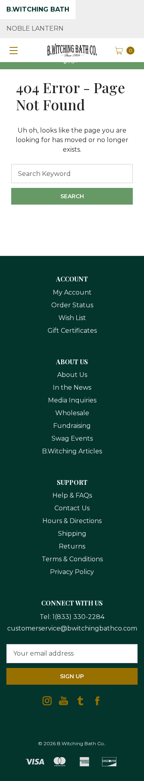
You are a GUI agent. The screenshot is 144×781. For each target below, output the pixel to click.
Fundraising (72, 426)
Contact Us (72, 508)
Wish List (72, 318)
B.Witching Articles (72, 451)
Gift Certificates (72, 330)
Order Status (72, 305)
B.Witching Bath (37, 9)
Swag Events (72, 438)
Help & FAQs (72, 495)
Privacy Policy (72, 572)
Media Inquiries (72, 400)
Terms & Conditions (72, 559)
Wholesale (72, 413)
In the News (72, 387)
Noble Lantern (35, 28)
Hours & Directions (72, 521)
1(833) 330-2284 (78, 617)
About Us (72, 375)
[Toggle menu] (12, 50)
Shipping (72, 533)
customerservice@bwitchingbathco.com (72, 628)
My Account (72, 292)
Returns (72, 546)
